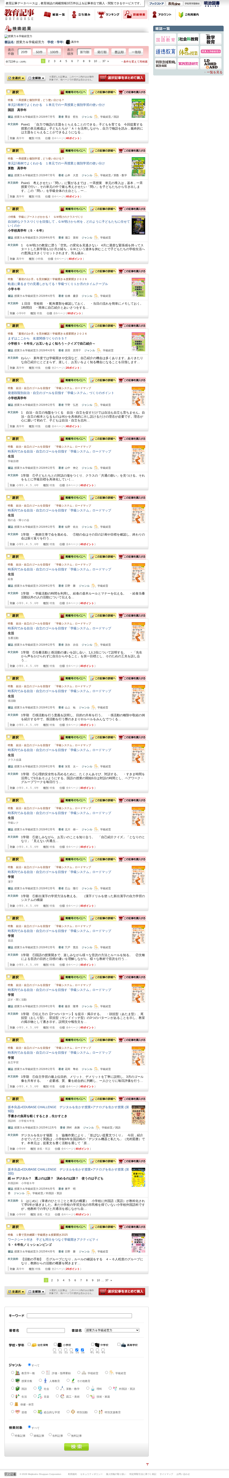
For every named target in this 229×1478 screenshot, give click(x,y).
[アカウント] (162, 14)
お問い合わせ (183, 1474)
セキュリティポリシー (91, 1474)
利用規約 (72, 1474)
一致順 (136, 52)
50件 (39, 52)
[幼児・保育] (38, 1345)
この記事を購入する (132, 92)
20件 (24, 52)
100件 (54, 52)
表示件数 (11, 52)
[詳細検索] (135, 14)
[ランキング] (108, 14)
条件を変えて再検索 (135, 61)
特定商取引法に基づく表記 (142, 1474)
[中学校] (101, 1345)
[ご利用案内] (189, 14)
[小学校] (64, 1345)
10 (95, 61)
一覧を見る (215, 72)
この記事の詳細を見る (103, 92)
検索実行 (76, 1447)
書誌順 (119, 52)
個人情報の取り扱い (116, 1474)
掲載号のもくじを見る (73, 92)
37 (104, 61)
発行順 (102, 52)
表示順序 (70, 52)
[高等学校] (128, 1345)
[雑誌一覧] (54, 14)
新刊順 (84, 52)
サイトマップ (166, 1474)
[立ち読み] (81, 14)
